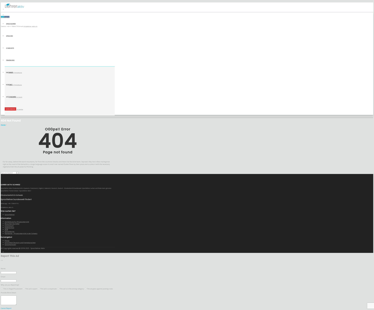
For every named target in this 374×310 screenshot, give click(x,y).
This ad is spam (31, 289)
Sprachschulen (10, 244)
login (2, 17)
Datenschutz (9, 228)
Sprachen (9, 36)
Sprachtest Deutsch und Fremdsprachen (20, 243)
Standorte (10, 48)
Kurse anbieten (10, 109)
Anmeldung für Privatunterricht (17, 222)
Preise (7, 241)
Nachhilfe (9, 72)
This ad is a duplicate (48, 289)
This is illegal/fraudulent (13, 289)
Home (3, 125)
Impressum (9, 226)
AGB (6, 229)
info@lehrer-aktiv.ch (30, 26)
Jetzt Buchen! (11, 97)
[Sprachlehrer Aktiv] (14, 9)
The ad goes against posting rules (100, 289)
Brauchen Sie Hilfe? (12, 224)
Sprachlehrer (11, 24)
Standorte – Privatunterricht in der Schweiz (21, 233)
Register (6, 17)
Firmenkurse (10, 60)
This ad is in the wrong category (72, 289)
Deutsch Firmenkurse (15, 73)
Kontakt (9, 85)
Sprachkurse (9, 231)
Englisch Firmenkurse (15, 85)
